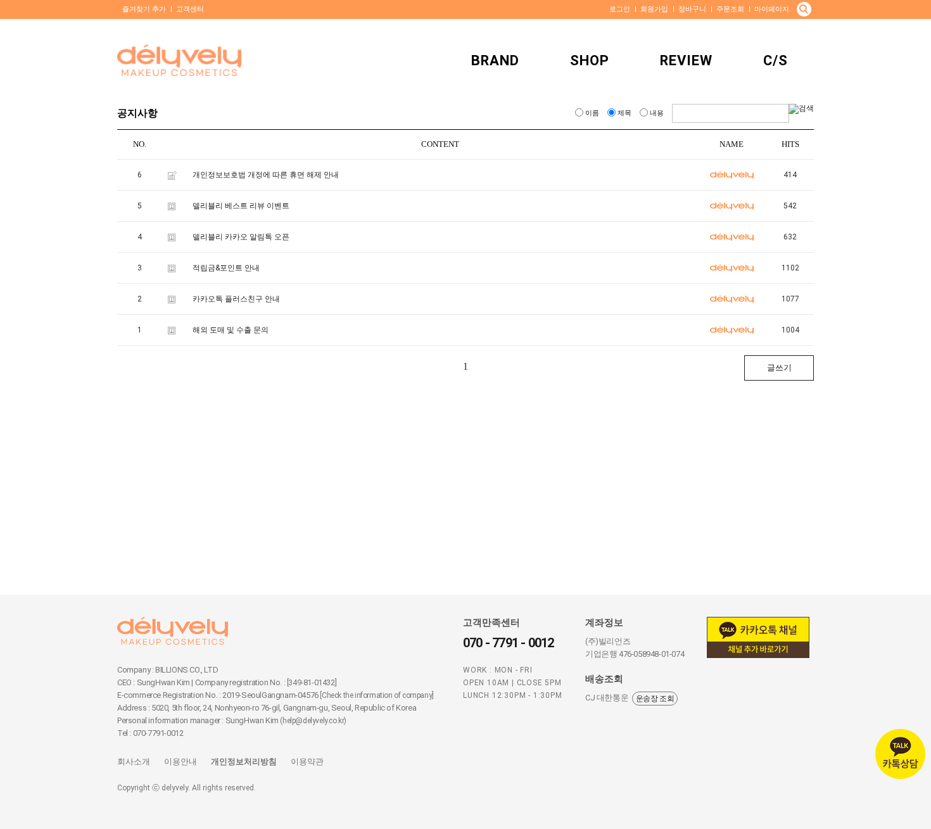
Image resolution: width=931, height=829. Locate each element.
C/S (775, 60)
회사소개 (133, 761)
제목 (624, 113)
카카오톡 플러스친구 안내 (236, 298)
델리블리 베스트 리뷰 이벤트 (241, 205)
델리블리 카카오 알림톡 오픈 (241, 236)
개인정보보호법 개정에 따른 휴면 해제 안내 (266, 174)
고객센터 (190, 9)
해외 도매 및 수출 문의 (231, 330)
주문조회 (730, 9)
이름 (592, 113)
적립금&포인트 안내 (226, 267)
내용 (657, 113)
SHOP (589, 60)
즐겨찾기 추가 (144, 9)
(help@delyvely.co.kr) (313, 720)
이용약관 (307, 761)
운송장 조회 (655, 698)
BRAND (495, 60)
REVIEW (686, 60)
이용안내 (180, 761)
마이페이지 (771, 9)
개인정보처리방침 (244, 761)
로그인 (619, 9)
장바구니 (692, 9)
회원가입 (654, 9)
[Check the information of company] (376, 695)
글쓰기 (779, 367)
